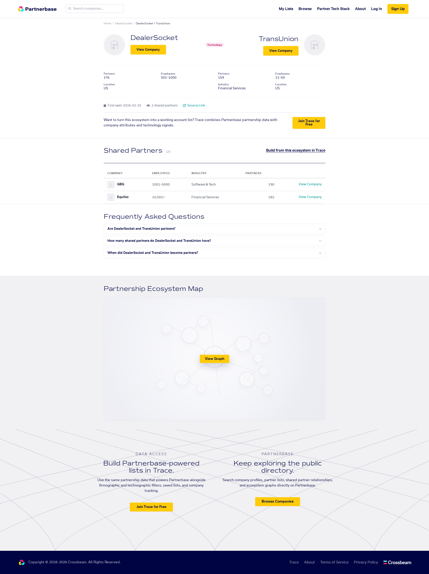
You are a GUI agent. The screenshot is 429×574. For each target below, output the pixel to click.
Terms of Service (334, 562)
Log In (376, 9)
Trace (294, 562)
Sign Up (398, 9)
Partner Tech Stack (333, 9)
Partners (109, 73)
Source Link (196, 105)
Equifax (123, 197)
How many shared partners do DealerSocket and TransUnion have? (159, 240)
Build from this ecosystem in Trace (295, 150)
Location (109, 84)
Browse (305, 9)
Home (107, 23)
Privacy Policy (366, 562)
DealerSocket (123, 23)
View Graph (214, 359)
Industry (223, 84)
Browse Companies (278, 501)
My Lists (286, 9)
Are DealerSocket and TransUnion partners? (141, 228)
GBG (120, 184)
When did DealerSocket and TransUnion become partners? (152, 253)
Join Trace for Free (309, 122)
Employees (168, 73)
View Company (148, 49)
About (360, 9)
